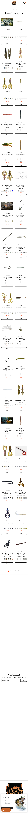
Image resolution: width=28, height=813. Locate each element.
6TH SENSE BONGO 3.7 (7, 94)
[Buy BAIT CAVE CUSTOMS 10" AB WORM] (21, 451)
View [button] (7, 43)
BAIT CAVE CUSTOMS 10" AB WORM (20, 461)
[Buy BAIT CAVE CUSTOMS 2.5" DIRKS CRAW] (21, 482)
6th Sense (7, 35)
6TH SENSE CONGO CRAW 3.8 (7, 186)
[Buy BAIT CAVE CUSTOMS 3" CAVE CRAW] (7, 513)
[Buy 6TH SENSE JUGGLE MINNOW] (21, 298)
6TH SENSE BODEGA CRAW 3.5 (21, 64)
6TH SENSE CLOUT (20, 154)
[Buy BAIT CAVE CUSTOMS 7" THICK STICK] (21, 543)
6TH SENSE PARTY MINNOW (7, 400)
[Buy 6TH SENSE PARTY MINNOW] (7, 390)
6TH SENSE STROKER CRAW (7, 461)
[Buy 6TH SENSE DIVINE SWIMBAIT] (21, 237)
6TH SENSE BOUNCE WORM (21, 125)
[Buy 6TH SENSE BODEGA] (7, 53)
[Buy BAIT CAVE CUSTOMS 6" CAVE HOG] (7, 543)
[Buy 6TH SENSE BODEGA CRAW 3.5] (21, 53)
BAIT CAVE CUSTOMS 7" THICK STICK (21, 554)
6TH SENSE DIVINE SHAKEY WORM (7, 248)
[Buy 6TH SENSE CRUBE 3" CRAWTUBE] (7, 206)
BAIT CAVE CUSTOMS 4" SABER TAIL (21, 523)
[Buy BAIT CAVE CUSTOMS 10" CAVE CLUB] (7, 482)
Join (23, 680)
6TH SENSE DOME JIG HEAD (7, 278)
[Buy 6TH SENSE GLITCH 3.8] (21, 267)
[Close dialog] (26, 794)
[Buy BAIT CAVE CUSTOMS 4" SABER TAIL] (21, 513)
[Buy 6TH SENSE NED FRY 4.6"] (21, 359)
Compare (8, 29)
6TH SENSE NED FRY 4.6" (21, 369)
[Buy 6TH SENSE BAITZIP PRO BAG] (7, 22)
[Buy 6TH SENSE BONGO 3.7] (7, 84)
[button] (24, 3)
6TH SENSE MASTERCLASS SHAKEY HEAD (7, 370)
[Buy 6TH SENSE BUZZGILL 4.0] (7, 145)
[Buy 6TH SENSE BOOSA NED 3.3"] (7, 114)
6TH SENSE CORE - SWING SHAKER (20, 186)
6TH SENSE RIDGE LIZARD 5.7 (7, 431)
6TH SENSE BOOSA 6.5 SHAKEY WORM (20, 94)
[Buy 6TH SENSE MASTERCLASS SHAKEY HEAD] (7, 359)
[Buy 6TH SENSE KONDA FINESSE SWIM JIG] (7, 328)
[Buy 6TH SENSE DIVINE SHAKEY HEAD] (21, 206)
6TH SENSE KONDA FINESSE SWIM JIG (7, 339)
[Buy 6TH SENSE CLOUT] (21, 145)
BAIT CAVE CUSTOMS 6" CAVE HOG (7, 554)
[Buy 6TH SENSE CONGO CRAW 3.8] (7, 175)
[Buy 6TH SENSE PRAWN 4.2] (21, 390)
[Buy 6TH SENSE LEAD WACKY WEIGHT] (21, 328)
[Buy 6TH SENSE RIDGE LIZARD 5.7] (7, 420)
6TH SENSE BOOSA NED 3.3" (7, 125)
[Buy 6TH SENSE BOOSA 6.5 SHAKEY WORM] (21, 84)
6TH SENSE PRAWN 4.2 (20, 400)
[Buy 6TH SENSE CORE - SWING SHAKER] (21, 175)
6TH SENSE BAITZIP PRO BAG (7, 32)
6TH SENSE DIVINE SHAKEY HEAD (20, 216)
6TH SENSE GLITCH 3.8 (20, 277)
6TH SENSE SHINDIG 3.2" (21, 431)
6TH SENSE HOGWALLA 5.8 (7, 308)
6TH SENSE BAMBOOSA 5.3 (21, 32)
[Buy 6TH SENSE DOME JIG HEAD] (7, 267)
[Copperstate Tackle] (14, 3)
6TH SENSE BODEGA (7, 63)
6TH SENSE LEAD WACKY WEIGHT (20, 339)
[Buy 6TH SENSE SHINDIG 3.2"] (21, 420)
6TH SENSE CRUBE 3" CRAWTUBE (7, 216)
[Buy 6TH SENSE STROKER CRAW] (7, 451)
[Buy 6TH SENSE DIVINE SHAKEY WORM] (7, 237)
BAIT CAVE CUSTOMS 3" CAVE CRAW (7, 523)
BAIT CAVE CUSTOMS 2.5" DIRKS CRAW (20, 493)
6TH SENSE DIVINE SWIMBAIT (20, 248)
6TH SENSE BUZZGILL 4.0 (7, 155)
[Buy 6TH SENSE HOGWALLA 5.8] (7, 298)
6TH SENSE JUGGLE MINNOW (21, 308)
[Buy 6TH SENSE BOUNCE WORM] (21, 114)
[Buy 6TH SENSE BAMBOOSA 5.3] (21, 22)
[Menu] (3, 3)
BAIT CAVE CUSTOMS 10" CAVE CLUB (7, 493)
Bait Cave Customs (21, 464)
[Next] (19, 570)
